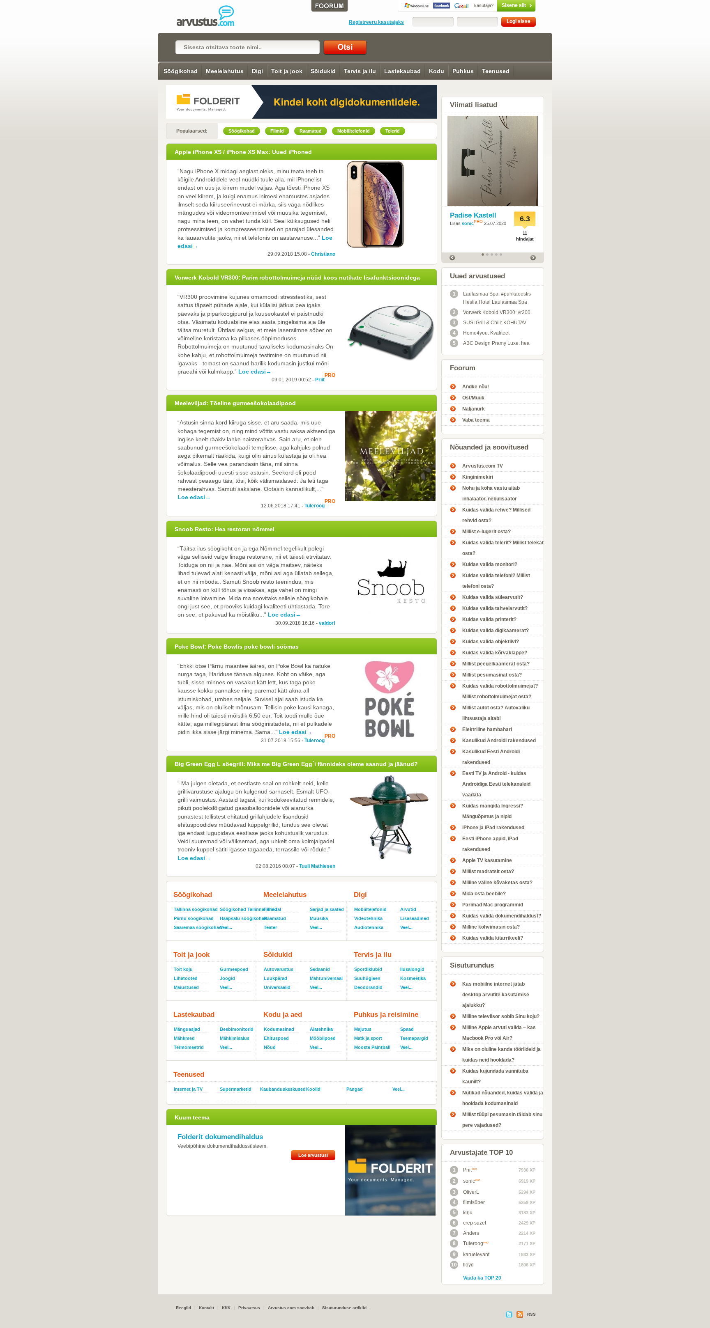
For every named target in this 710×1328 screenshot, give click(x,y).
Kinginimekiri (477, 477)
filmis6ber (469, 1202)
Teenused (495, 71)
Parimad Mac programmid (492, 905)
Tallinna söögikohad (193, 909)
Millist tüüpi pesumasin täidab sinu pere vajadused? (502, 1120)
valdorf (327, 623)
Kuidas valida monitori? (489, 564)
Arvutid (408, 909)
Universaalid (277, 987)
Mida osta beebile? (484, 894)
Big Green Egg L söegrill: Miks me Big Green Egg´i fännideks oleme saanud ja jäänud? (296, 764)
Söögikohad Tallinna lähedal (236, 909)
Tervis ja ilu (360, 71)
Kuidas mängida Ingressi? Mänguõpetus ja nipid (492, 811)
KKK (226, 1307)
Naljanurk (473, 409)
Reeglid (183, 1307)
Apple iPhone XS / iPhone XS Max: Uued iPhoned (243, 152)
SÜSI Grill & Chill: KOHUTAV (490, 323)
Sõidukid (323, 71)
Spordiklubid (368, 969)
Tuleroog (314, 506)
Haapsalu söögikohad (236, 918)
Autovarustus (278, 969)
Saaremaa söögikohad (193, 927)
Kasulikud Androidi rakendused (499, 740)
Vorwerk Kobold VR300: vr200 (492, 312)
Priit (320, 380)
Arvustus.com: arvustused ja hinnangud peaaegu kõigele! (211, 16)
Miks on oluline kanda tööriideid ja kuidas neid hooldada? (501, 1054)
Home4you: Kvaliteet (481, 333)
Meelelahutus (225, 71)
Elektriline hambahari (487, 729)
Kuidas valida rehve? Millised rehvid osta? (496, 515)
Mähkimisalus (234, 1038)
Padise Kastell (473, 215)
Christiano (323, 254)
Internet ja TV (188, 1089)
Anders (466, 1233)
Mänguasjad (187, 1029)
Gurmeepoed (234, 969)
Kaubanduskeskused (280, 1089)
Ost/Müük (473, 398)
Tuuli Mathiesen (317, 866)
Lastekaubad (402, 71)
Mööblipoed (323, 1038)
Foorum (462, 368)
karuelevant (471, 1254)
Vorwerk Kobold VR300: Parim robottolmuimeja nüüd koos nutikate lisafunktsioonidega (297, 277)
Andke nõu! (475, 387)
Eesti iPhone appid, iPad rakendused (490, 844)
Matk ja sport (368, 1038)
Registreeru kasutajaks (376, 22)
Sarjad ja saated (326, 909)
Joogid (227, 978)
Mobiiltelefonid (370, 909)
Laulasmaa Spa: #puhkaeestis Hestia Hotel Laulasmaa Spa (492, 298)
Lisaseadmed (414, 918)
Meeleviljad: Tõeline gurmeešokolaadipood (235, 403)
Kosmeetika (413, 978)
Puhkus (463, 71)
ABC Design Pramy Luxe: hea (491, 343)
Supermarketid (235, 1089)
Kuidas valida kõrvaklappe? (494, 653)
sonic (468, 223)
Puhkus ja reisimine (386, 1014)
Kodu (436, 71)
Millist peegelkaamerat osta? (496, 664)
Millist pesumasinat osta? (492, 675)
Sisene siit (500, 5)
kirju (463, 1213)
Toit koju (183, 969)
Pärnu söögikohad (193, 918)
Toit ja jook (286, 71)
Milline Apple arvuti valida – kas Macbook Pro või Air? (499, 1033)
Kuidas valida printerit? (489, 619)
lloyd (462, 1265)
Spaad (407, 1029)
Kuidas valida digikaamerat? (495, 630)
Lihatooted (186, 978)
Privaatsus (249, 1307)
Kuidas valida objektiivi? (490, 642)
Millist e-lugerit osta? (486, 531)
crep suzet (469, 1223)
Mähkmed (184, 1038)
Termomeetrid (189, 1047)
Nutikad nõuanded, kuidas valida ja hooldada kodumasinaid (502, 1098)
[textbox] (247, 47)
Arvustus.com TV (482, 466)
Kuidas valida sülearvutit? (492, 597)
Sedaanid (320, 969)
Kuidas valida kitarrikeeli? (492, 938)
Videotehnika (368, 918)
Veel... (226, 927)
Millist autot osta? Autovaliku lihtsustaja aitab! (496, 713)
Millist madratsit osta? (488, 871)
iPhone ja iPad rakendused (493, 827)
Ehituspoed (276, 1038)
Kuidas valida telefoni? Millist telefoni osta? (496, 581)
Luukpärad (275, 978)
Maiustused (186, 987)
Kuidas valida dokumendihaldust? (501, 916)
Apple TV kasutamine (487, 860)
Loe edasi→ (255, 371)
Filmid (270, 909)
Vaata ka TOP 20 (482, 1278)
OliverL (466, 1192)
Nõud (270, 1047)
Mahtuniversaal (326, 978)
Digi (257, 71)
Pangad (354, 1089)
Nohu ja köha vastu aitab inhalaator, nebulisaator (491, 493)
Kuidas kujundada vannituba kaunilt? (495, 1076)
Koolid (313, 1089)
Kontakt (206, 1307)
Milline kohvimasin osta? (491, 927)
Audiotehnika (368, 927)
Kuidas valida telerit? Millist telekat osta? (503, 548)
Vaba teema (476, 420)
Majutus (362, 1029)
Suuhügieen (367, 978)
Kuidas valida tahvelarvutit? (495, 608)
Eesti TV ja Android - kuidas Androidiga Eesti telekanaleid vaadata (496, 784)
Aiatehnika (321, 1029)
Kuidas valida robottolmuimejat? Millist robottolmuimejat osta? (500, 691)
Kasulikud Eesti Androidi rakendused (491, 757)
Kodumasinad (279, 1029)
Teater (270, 927)
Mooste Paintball (372, 1047)
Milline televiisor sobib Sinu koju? (500, 1016)
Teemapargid (414, 1038)
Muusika (319, 918)
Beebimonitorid (236, 1029)
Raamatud (275, 918)
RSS (531, 1314)
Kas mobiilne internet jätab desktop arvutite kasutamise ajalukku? (495, 994)
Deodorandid (368, 987)
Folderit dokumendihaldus (220, 1137)
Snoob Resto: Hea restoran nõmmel (224, 529)
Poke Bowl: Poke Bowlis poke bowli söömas (237, 646)
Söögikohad (181, 71)
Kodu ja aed (282, 1014)
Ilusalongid (412, 969)
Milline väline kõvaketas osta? (497, 882)
